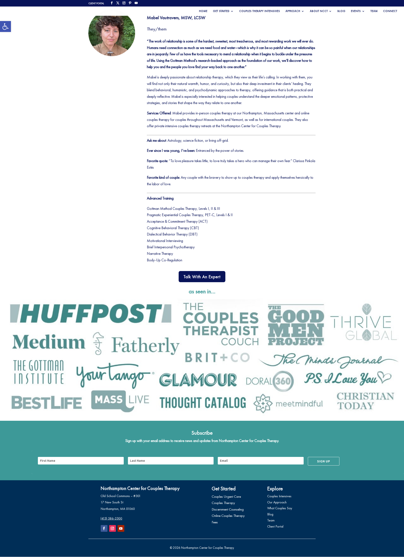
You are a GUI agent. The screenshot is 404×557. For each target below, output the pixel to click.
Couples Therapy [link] (223, 502)
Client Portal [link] (275, 526)
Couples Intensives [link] (279, 496)
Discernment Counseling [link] (228, 509)
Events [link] (356, 11)
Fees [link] (215, 522)
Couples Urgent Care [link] (226, 496)
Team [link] (374, 11)
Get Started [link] (221, 11)
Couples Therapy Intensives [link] (259, 11)
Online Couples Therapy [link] (228, 515)
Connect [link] (390, 11)
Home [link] (203, 11)
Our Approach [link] (277, 502)
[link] (5, 26)
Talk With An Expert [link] (202, 276)
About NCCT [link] (319, 11)
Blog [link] (342, 11)
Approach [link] (293, 11)
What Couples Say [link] (279, 508)
